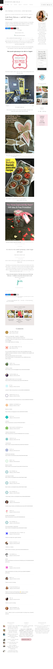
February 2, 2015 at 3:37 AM (14, 483)
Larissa (11, 501)
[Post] (15, 28)
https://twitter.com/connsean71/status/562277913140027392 (16, 466)
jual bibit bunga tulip (14, 346)
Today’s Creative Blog (26, 39)
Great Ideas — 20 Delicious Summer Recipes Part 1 (19, 321)
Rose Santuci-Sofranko (15, 427)
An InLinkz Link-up (8, 290)
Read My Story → (26, 639)
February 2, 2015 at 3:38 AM (14, 472)
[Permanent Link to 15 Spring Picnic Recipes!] (28, 317)
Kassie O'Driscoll (13, 542)
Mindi (10, 577)
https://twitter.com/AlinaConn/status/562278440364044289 (16, 455)
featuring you (8, 14)
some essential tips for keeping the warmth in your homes (20, 105)
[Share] (6, 28)
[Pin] (12, 28)
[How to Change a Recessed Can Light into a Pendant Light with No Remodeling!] (45, 102)
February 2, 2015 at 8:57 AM (14, 450)
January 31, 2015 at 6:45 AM (14, 543)
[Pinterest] (42, 111)
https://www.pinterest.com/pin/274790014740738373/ (15, 422)
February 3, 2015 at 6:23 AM (14, 417)
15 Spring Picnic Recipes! (28, 320)
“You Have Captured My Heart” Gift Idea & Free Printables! (12, 301)
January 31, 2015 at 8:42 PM (14, 502)
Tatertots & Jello (16, 39)
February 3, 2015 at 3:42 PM (14, 386)
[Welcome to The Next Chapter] (26, 626)
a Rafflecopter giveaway (19, 257)
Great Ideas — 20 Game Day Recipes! (27, 300)
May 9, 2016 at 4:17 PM (13, 348)
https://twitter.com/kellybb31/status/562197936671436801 (16, 477)
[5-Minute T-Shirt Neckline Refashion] (45, 96)
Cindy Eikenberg (13, 607)
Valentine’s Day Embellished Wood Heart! (25, 156)
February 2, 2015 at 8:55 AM (14, 461)
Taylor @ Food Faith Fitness (16, 532)
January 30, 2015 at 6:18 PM (14, 588)
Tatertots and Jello (12, 2)
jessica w (11, 438)
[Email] (17, 28)
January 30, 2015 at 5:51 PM (14, 599)
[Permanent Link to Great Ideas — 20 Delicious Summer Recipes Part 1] (19, 317)
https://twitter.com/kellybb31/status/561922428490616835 (19, 496)
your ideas (26, 14)
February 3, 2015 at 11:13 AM (14, 396)
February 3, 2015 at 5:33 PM (14, 375)
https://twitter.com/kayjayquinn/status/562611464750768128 (16, 411)
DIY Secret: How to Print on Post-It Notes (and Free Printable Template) (13, 627)
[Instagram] (44, 111)
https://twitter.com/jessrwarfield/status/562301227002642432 (16, 444)
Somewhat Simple (8, 39)
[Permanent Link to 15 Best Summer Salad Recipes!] (11, 317)
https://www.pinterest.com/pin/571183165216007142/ (15, 433)
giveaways (13, 14)
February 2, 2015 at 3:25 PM (14, 428)
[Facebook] (38, 111)
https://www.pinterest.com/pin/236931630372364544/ (23, 399)
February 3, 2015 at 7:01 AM (14, 405)
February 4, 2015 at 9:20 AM (14, 364)
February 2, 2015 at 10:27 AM (14, 439)
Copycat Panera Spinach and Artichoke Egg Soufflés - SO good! (13, 631)
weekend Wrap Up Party (19, 14)
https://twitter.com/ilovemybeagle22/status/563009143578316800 (17, 369)
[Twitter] (40, 111)
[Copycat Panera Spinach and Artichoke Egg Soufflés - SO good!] (45, 89)
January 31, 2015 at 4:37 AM (14, 555)
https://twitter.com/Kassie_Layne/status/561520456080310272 (17, 549)
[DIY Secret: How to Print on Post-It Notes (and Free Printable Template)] (39, 89)
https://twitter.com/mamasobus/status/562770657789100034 (16, 380)
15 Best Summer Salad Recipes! (11, 320)
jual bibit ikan (13, 331)
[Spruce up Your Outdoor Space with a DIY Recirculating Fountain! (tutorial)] (39, 96)
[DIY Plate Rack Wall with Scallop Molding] (39, 102)
